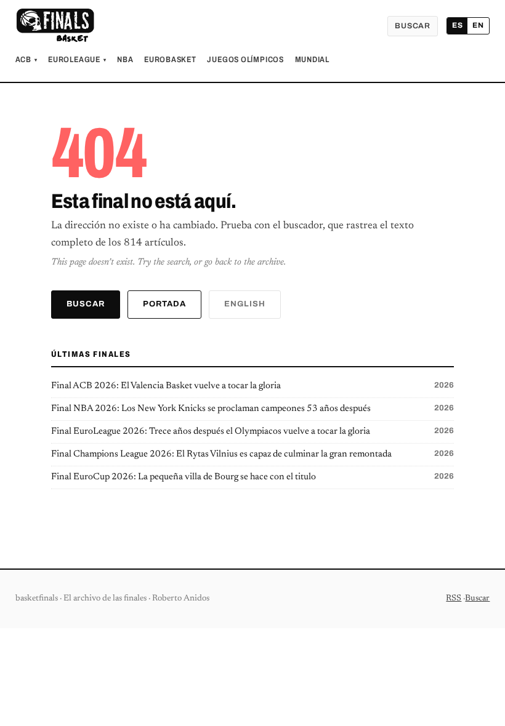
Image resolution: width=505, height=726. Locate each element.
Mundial (312, 59)
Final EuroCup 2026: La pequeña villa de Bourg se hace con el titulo (252, 477)
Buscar (412, 26)
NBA (125, 59)
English (244, 304)
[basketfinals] (54, 26)
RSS (453, 598)
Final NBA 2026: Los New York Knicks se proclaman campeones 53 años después (252, 408)
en (478, 25)
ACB (26, 59)
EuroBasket (170, 59)
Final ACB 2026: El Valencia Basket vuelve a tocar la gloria (252, 386)
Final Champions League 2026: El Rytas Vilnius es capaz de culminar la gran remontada (252, 454)
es (457, 25)
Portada (164, 304)
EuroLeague (77, 59)
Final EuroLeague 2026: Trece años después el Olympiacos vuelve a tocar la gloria (252, 431)
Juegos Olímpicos (245, 59)
